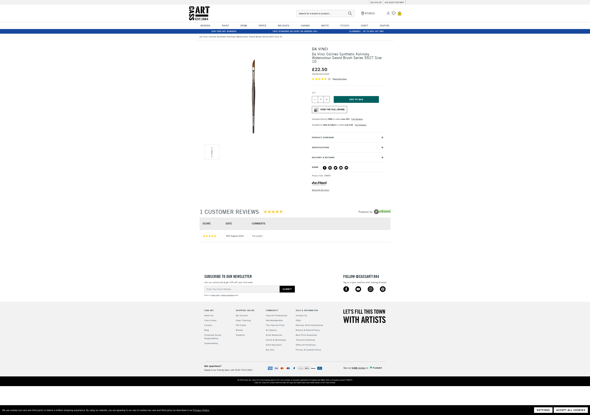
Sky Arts (270, 350)
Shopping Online (245, 310)
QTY (314, 92)
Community (272, 310)
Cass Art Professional (276, 315)
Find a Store (210, 320)
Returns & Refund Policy (308, 330)
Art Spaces (271, 330)
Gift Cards (241, 325)
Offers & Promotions (306, 345)
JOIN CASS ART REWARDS (223, 31)
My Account (242, 315)
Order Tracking (243, 320)
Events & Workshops (276, 340)
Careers (208, 325)
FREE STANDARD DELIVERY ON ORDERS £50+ (295, 31)
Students (240, 335)
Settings (543, 410)
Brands (239, 330)
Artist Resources (274, 335)
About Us (208, 315)
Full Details (357, 119)
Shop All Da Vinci (320, 190)
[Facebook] (324, 168)
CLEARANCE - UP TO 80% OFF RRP (366, 31)
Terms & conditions (227, 295)
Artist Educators (274, 345)
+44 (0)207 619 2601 (394, 2)
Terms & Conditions (305, 340)
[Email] (341, 168)
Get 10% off (376, 2)
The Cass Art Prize (275, 325)
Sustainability (211, 343)
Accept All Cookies (570, 410)
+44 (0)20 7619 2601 (241, 370)
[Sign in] (388, 13)
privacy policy (215, 295)
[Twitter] (335, 168)
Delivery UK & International (309, 325)
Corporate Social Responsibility (212, 337)
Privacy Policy (201, 410)
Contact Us (301, 315)
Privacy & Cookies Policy (308, 350)
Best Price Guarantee (306, 335)
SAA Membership (274, 320)
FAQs (298, 320)
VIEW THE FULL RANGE (332, 109)
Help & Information (307, 310)
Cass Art (209, 310)
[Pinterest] (330, 168)
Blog (206, 330)
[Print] (346, 168)
